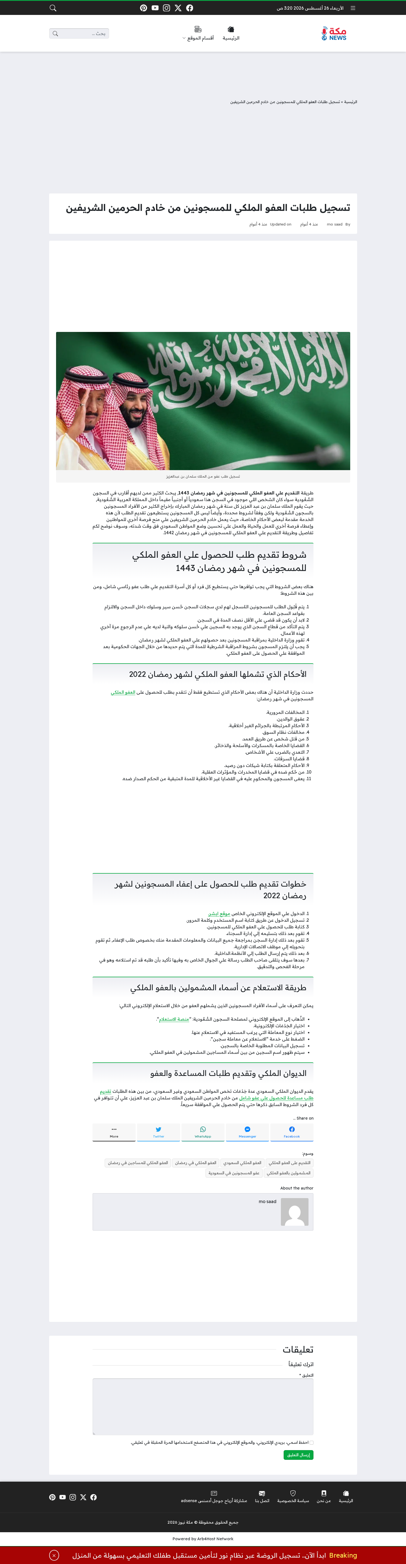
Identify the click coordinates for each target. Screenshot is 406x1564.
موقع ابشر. (219, 913)
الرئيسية (350, 101)
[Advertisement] (203, 71)
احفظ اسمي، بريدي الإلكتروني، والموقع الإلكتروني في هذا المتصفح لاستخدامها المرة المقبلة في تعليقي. (220, 1442)
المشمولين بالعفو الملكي (288, 1172)
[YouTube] (155, 8)
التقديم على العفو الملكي (289, 1162)
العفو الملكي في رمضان (195, 1162)
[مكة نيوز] (334, 33)
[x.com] (178, 8)
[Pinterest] (143, 8)
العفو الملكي (123, 692)
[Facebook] (189, 8)
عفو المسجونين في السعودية (234, 1172)
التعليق (306, 1375)
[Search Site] (53, 8)
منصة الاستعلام (174, 1019)
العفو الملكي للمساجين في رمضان (138, 1162)
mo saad (334, 224)
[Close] (54, 1555)
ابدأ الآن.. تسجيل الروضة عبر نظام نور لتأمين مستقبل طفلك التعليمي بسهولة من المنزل (199, 1555)
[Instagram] (167, 8)
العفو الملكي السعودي (242, 1162)
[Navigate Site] (353, 8)
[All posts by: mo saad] (295, 1211)
